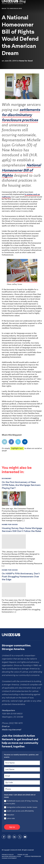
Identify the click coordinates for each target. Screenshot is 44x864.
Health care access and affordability (20, 811)
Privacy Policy (8, 854)
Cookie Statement (9, 858)
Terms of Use (22, 854)
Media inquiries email (11, 729)
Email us (5, 726)
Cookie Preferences (32, 856)
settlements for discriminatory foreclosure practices (21, 114)
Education (10, 815)
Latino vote (11, 818)
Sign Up (12, 827)
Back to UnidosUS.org (12, 8)
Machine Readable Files (11, 856)
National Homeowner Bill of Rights (21, 170)
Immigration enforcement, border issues (22, 807)
